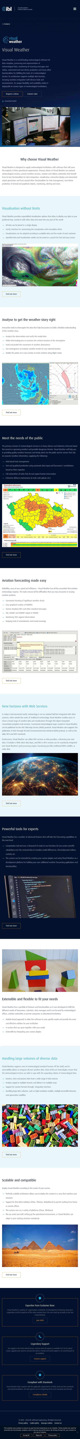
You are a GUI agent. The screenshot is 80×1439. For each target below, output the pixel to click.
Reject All (39, 1435)
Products (7, 24)
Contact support (40, 1359)
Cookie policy (34, 1423)
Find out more (11, 294)
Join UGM (40, 1320)
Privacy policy (23, 1423)
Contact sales (32, 94)
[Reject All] (77, 1432)
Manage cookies (46, 1423)
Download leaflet (11, 101)
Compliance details (40, 1394)
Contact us (58, 1423)
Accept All (26, 1435)
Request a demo (12, 94)
